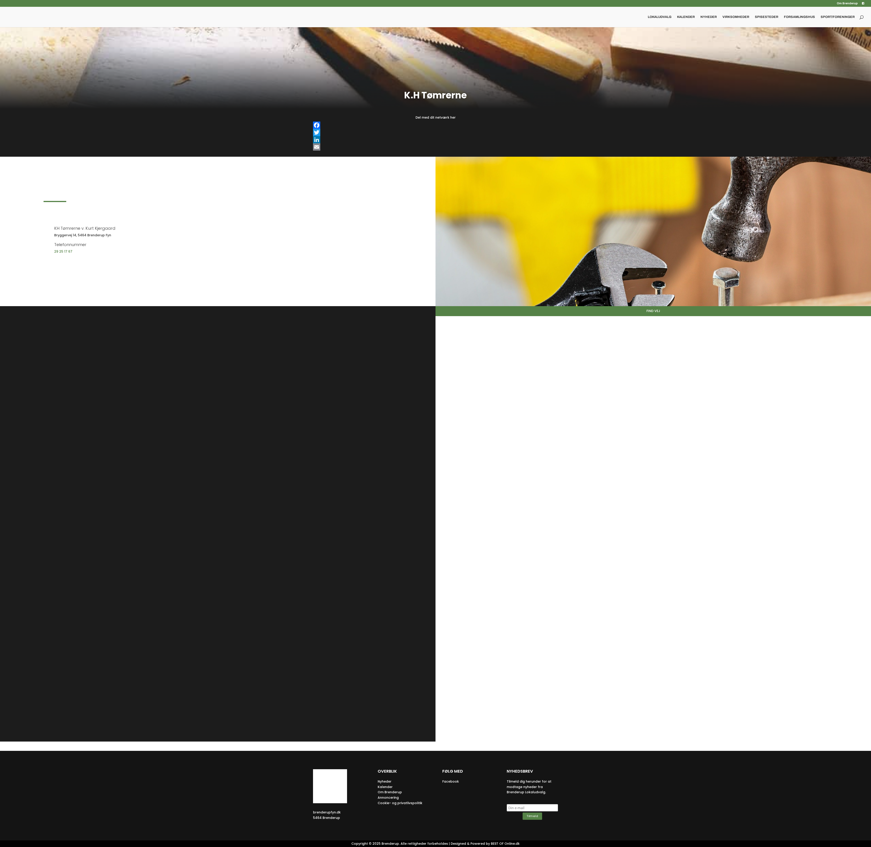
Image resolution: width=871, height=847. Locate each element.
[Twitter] (435, 132)
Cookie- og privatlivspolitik (400, 803)
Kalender (686, 17)
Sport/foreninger (838, 17)
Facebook (450, 781)
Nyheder (708, 17)
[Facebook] (435, 125)
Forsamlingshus (799, 17)
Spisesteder (766, 17)
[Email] (435, 147)
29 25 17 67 (63, 251)
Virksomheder (735, 17)
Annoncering (388, 797)
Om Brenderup (847, 3)
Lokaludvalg (659, 17)
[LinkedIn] (435, 139)
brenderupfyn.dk (327, 812)
